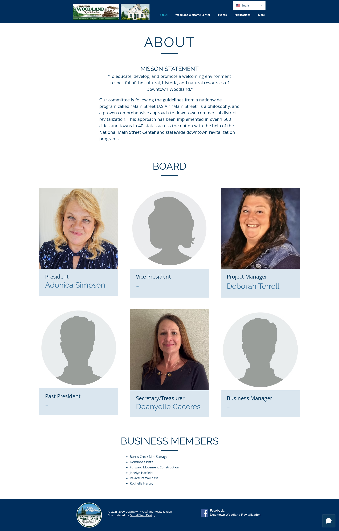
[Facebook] (204, 513)
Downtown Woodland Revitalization (235, 514)
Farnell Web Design (142, 515)
